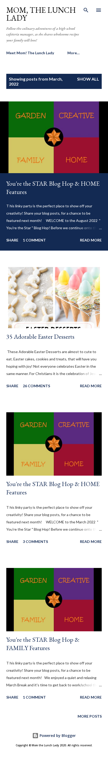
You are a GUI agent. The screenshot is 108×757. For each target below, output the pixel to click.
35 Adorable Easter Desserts (40, 336)
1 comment (34, 240)
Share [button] (12, 240)
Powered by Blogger (57, 735)
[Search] (86, 9)
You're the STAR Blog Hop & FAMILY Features (42, 643)
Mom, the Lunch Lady (41, 14)
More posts (90, 716)
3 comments (35, 541)
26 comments (36, 386)
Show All (88, 78)
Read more (91, 240)
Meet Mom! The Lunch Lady (30, 53)
